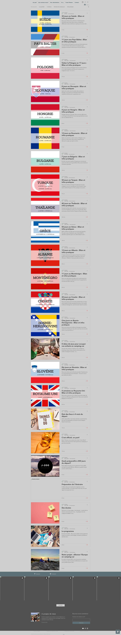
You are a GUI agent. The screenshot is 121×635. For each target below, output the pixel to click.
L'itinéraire (49, 6)
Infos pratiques (70, 6)
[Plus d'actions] (87, 13)
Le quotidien (41, 6)
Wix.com (48, 634)
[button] (54, 2)
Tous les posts (34, 6)
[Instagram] (87, 2)
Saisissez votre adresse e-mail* (78, 616)
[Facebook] (85, 2)
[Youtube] (82, 2)
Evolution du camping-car (59, 6)
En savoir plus (44, 622)
